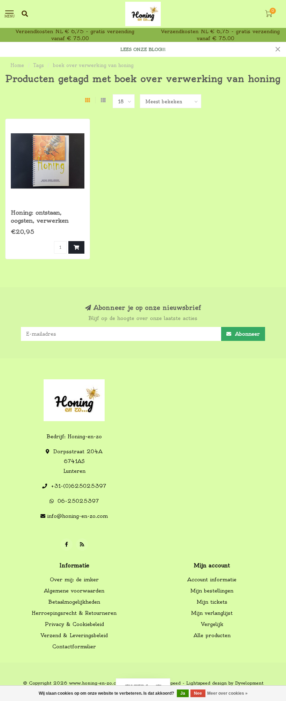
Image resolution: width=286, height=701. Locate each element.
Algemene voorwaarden (74, 591)
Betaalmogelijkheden (74, 602)
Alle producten (212, 635)
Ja (182, 693)
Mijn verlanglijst (212, 613)
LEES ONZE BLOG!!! (143, 49)
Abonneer (246, 334)
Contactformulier (74, 646)
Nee (198, 693)
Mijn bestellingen (211, 591)
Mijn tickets (212, 602)
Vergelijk (212, 624)
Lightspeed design (206, 683)
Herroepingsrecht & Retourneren (74, 613)
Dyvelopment (249, 683)
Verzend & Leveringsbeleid (74, 635)
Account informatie (211, 579)
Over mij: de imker (74, 579)
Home (17, 65)
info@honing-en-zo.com (77, 516)
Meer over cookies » (227, 693)
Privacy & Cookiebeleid (74, 624)
